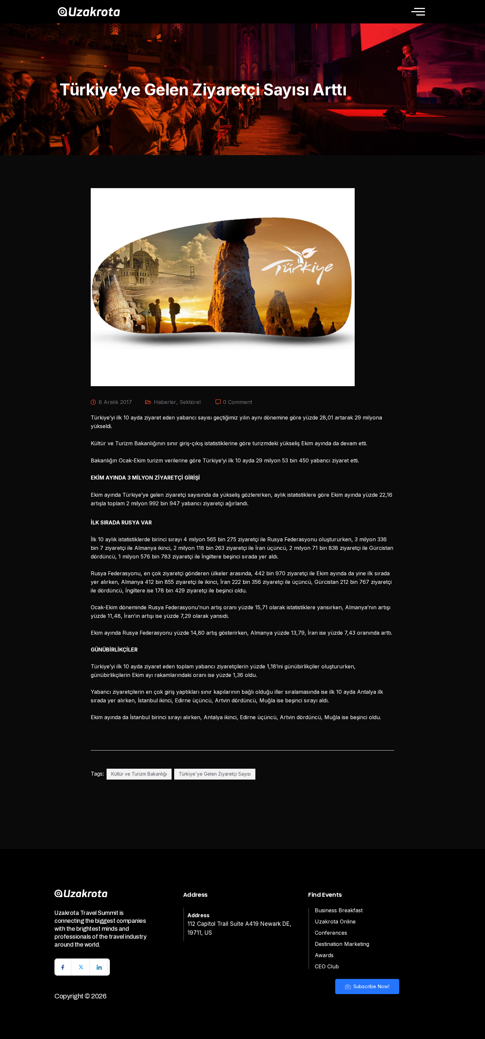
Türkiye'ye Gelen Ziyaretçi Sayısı (215, 774)
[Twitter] (81, 967)
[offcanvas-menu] (418, 11)
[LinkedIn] (99, 967)
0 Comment (237, 402)
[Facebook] (63, 967)
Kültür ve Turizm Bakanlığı (139, 774)
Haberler (165, 402)
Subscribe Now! (370, 986)
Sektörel (190, 402)
